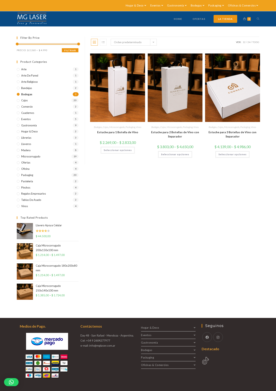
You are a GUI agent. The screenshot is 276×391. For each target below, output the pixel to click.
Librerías (26, 137)
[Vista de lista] (103, 42)
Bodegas (196, 5)
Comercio (27, 106)
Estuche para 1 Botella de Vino (117, 132)
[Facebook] (207, 337)
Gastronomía (175, 5)
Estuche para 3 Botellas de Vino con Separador (232, 134)
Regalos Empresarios (33, 193)
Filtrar (70, 50)
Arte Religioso (29, 81)
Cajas (106, 127)
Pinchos (25, 187)
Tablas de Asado (31, 199)
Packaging (214, 5)
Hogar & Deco (135, 5)
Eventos (155, 5)
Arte (23, 69)
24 (249, 42)
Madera (26, 150)
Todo (255, 42)
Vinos (138, 127)
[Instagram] (218, 337)
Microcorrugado (117, 127)
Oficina (25, 168)
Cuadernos (27, 112)
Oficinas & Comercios (242, 5)
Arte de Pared (29, 75)
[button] (11, 382)
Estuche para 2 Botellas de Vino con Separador (175, 134)
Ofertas (25, 162)
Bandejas (26, 88)
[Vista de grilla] (94, 42)
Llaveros (26, 144)
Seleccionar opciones (118, 150)
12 (244, 42)
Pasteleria (27, 181)
